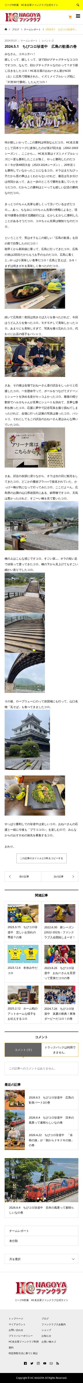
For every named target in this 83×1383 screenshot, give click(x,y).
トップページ (16, 1318)
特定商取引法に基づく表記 (23, 1353)
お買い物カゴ (49, 1341)
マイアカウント (17, 1324)
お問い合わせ (16, 1330)
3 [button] (45, 1199)
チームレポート (29, 40)
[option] (41, 1188)
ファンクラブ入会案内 (54, 1324)
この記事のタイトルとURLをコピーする (41, 858)
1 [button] (38, 1199)
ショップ (46, 1330)
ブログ (45, 1318)
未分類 (13, 1241)
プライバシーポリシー (21, 1335)
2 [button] (41, 1199)
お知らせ (46, 1335)
